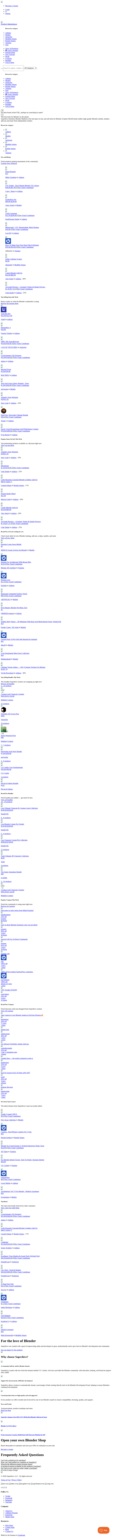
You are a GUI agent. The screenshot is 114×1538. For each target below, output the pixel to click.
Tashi (3, 862)
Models (19, 205)
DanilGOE (5, 814)
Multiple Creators (7, 700)
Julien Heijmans (6, 1307)
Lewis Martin (5, 1183)
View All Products (11, 48)
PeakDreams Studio (12, 219)
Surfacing (23, 347)
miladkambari (5, 915)
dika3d (3, 645)
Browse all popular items (9, 303)
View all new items (7, 538)
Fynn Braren (5, 435)
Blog (7, 1529)
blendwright (5, 1091)
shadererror (5, 1063)
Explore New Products (9, 163)
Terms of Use (5, 1480)
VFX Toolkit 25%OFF (9, 990)
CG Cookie (5, 773)
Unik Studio (9, 293)
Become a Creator (11, 6)
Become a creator (7, 1449)
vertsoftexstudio (6, 1048)
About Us (8, 1511)
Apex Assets (9, 205)
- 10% (19, 403)
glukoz (3, 361)
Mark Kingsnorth (7, 1335)
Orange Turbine (6, 333)
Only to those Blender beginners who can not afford (19, 925)
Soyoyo (3, 1290)
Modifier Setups (20, 265)
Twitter (7, 1496)
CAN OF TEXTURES (9, 347)
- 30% (21, 499)
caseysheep (5, 994)
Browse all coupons (8, 906)
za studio (4, 878)
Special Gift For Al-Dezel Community (14, 939)
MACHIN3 (5, 375)
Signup (7, 14)
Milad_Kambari (10, 177)
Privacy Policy (17, 1480)
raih (2, 962)
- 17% (26, 485)
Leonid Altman (6, 485)
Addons (21, 177)
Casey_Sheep (10, 191)
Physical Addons (7, 789)
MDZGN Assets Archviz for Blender (14, 550)
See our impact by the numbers (12, 1350)
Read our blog (6, 1410)
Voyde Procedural (7, 673)
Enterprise (8, 1515)
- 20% (23, 279)
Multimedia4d (6, 659)
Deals (7, 56)
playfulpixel (5, 980)
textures (3, 929)
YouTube (8, 1502)
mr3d (3, 1077)
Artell (3, 319)
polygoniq (4, 389)
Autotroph (21, 1535)
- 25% (24, 293)
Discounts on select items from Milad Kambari (17, 910)
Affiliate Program (11, 1513)
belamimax (5, 1019)
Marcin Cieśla (6, 499)
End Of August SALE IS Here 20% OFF (15, 1073)
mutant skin (5, 1030)
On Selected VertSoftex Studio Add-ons (15, 1044)
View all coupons (7, 1011)
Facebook (8, 1498)
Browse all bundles (7, 684)
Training (17, 251)
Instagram (8, 1500)
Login (7, 10)
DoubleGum (5, 1262)
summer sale (5, 954)
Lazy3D (8, 233)
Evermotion (5, 1197)
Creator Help (9, 1527)
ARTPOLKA (5, 599)
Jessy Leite (5, 403)
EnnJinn (4, 586)
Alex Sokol (9, 279)
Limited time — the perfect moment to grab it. (17, 1058)
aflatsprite (8, 265)
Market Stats (9, 1517)
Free (6, 45)
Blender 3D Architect (8, 568)
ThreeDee (4, 720)
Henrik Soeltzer (6, 1138)
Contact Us (9, 1531)
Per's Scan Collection (8, 1120)
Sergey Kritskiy (6, 1248)
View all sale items (7, 445)
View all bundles (7, 800)
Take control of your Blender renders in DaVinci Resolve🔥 (22, 1015)
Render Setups (19, 485)
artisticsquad (5, 1034)
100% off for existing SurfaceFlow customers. (17, 972)
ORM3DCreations (7, 613)
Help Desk (9, 1525)
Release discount (7, 1087)
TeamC (3, 421)
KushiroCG (5, 1321)
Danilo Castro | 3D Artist (10, 627)
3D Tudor (4, 1152)
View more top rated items (10, 1208)
